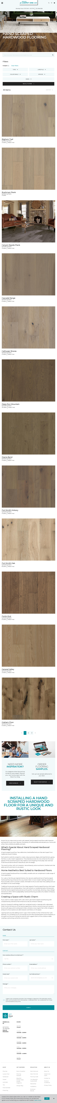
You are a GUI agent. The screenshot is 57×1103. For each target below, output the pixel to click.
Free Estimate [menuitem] (6, 1087)
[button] (48, 3)
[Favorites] (51, 3)
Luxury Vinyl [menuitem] (6, 1074)
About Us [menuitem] (46, 1071)
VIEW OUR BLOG (13, 783)
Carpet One (6, 25)
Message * (5, 983)
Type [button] (14, 69)
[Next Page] (35, 733)
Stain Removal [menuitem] (34, 1071)
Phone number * (7, 964)
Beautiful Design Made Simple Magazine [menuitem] (20, 1081)
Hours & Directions (5, 1030)
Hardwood (21, 25)
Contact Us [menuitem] (47, 1078)
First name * (6, 940)
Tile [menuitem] (4, 1085)
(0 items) (54, 2)
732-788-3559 (39, 8)
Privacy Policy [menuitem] (48, 1085)
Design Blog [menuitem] (19, 1085)
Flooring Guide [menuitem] (34, 1076)
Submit (28, 1007)
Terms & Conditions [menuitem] (47, 1081)
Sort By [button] (48, 90)
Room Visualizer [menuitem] (20, 1071)
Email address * (33, 964)
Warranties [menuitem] (33, 1083)
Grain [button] (27, 79)
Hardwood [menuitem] (5, 1076)
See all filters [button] (27, 83)
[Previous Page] (21, 733)
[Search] (52, 55)
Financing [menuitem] (5, 1090)
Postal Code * (6, 974)
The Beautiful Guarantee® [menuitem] (34, 1080)
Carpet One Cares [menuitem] (47, 1074)
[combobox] (27, 55)
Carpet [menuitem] (4, 1079)
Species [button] (40, 74)
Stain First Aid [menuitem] (34, 1074)
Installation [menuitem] (33, 1086)
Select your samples (40, 782)
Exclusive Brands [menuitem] (32, 1090)
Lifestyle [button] (41, 69)
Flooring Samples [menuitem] (18, 1074)
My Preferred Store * (34, 974)
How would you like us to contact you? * (13, 955)
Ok (47, 1098)
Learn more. (37, 1100)
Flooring (13, 25)
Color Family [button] (14, 74)
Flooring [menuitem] (5, 1071)
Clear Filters (14, 65)
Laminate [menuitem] (5, 1082)
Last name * (32, 940)
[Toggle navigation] (2, 3)
